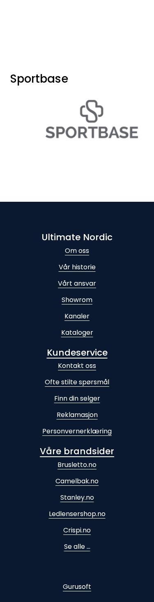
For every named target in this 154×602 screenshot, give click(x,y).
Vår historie (77, 267)
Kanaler (77, 316)
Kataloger (77, 332)
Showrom (77, 299)
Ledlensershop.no (77, 514)
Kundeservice (77, 352)
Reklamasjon (77, 414)
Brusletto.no (77, 464)
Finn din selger (77, 398)
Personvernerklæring (77, 431)
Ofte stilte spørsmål (77, 382)
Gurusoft (77, 586)
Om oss (77, 250)
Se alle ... (77, 546)
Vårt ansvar (77, 283)
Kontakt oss (77, 365)
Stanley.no (77, 497)
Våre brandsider (77, 451)
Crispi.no (77, 530)
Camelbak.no (77, 481)
